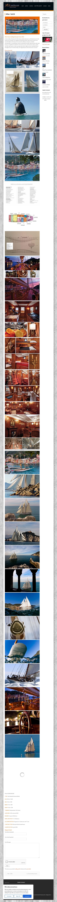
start (23, 5)
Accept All (27, 896)
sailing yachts (17, 869)
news (49, 5)
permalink (29, 869)
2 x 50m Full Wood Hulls (32, 873)
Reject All (18, 896)
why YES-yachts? (38, 5)
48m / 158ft (9, 873)
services (31, 5)
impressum (7, 882)
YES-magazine (46, 77)
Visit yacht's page (45, 44)
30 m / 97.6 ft (45, 61)
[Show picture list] (8, 50)
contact (45, 5)
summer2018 (46, 84)
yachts (26, 5)
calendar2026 (46, 53)
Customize (9, 896)
